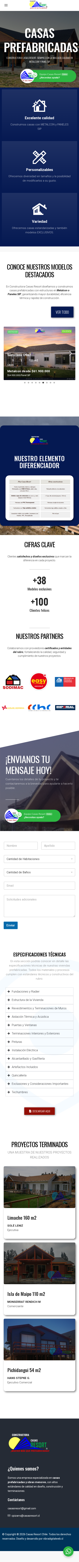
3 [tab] (32, 383)
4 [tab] (36, 383)
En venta (66, 331)
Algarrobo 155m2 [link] (17, 355)
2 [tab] (28, 383)
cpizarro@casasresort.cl (26, 1515)
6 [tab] (43, 383)
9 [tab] (54, 383)
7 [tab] (47, 383)
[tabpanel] (39, 353)
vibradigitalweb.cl (53, 1538)
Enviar (10, 925)
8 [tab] (50, 383)
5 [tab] (39, 383)
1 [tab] (25, 383)
